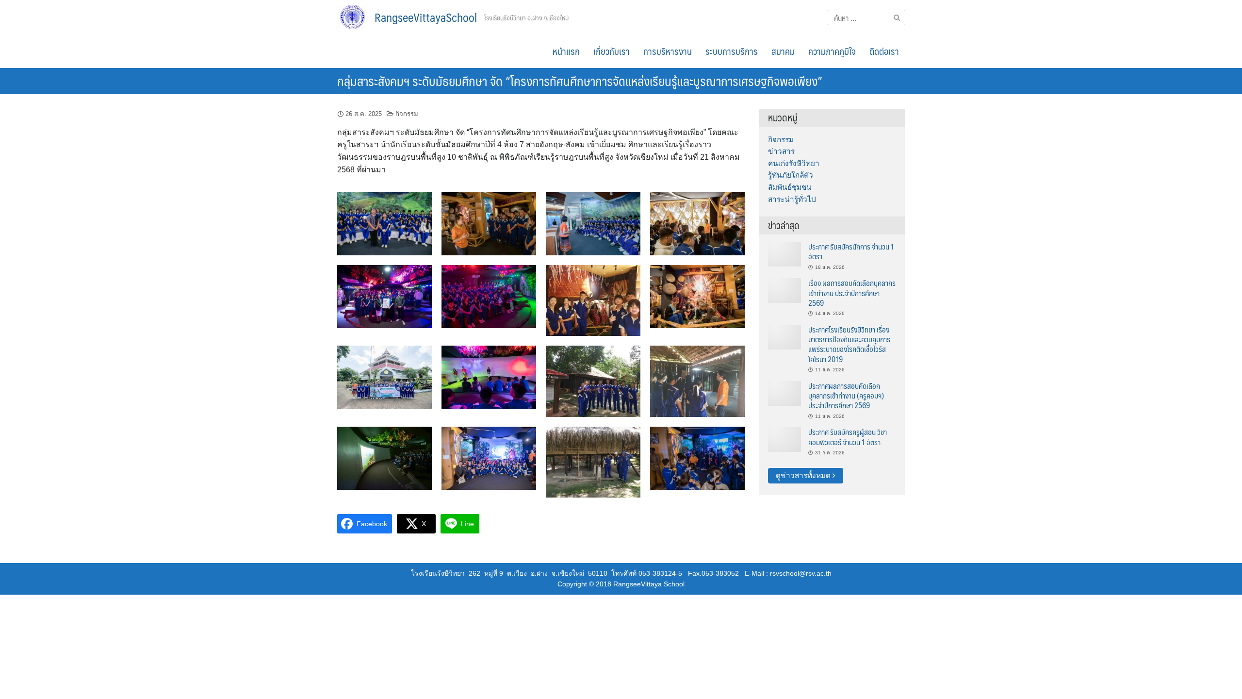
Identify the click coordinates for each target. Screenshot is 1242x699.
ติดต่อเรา (884, 51)
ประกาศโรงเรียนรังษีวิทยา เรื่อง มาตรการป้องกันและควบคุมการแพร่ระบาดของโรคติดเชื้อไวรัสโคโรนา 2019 (849, 344)
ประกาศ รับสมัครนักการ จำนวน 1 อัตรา (851, 251)
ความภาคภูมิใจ (832, 51)
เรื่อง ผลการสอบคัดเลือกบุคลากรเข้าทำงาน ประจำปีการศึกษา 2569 (852, 292)
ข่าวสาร (781, 151)
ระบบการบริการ (731, 51)
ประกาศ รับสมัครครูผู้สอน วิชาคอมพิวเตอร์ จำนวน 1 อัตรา (847, 436)
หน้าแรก (566, 51)
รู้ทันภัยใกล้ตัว (790, 175)
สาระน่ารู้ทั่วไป (792, 199)
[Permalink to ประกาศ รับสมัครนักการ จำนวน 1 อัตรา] (784, 254)
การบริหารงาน (667, 51)
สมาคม (783, 51)
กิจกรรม (406, 113)
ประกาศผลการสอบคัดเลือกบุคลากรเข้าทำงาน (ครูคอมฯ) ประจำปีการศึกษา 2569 (846, 395)
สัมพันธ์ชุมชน (790, 187)
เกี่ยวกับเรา (611, 51)
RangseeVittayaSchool (426, 17)
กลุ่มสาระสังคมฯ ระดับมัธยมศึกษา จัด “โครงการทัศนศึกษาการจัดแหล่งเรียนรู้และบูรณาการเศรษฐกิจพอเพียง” (579, 80)
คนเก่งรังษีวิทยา (793, 163)
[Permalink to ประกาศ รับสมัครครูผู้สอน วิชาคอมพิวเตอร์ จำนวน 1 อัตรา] (784, 439)
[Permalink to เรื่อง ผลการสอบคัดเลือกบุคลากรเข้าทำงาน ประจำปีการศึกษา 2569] (784, 290)
